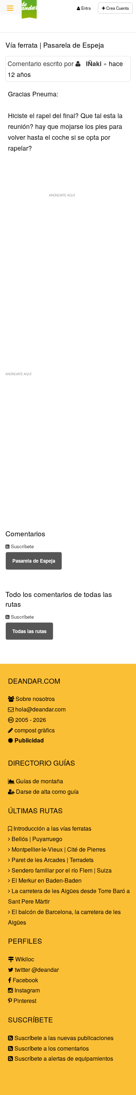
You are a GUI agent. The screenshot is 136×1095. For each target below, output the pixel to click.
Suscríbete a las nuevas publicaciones (63, 1038)
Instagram (26, 990)
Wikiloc (24, 959)
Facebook (24, 980)
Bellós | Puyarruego (36, 839)
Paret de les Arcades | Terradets (52, 860)
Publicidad (28, 740)
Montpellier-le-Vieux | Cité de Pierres (58, 849)
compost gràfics (34, 730)
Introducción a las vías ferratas (51, 828)
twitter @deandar (36, 969)
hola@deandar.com (40, 709)
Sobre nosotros (34, 698)
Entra (85, 8)
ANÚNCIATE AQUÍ (62, 195)
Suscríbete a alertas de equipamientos (63, 1058)
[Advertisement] (68, 268)
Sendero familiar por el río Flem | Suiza (61, 870)
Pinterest (24, 1000)
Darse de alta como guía (47, 791)
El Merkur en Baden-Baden (46, 880)
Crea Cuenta (117, 8)
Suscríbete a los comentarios (51, 1048)
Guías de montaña (39, 781)
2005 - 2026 (30, 719)
